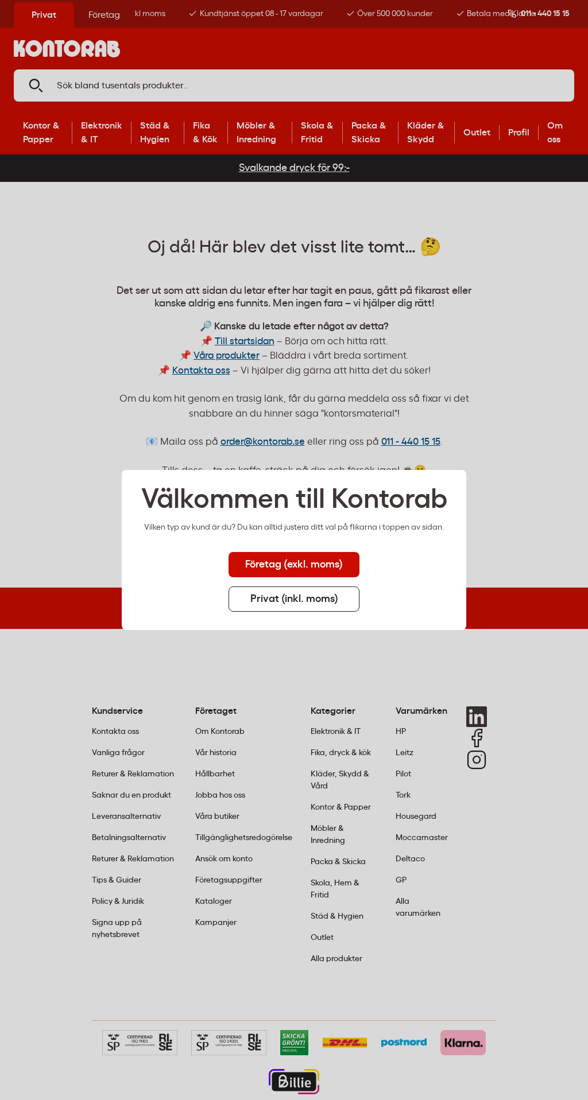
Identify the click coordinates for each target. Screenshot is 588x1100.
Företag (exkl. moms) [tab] (294, 564)
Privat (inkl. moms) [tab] (294, 599)
